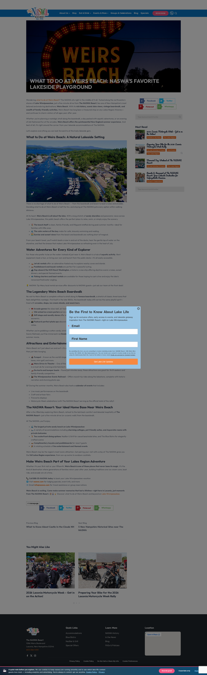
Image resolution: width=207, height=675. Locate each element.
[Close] (138, 308)
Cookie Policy (91, 672)
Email (76, 325)
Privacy (102, 672)
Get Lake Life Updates (103, 361)
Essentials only (184, 671)
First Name (79, 338)
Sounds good (167, 671)
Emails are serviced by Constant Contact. (123, 355)
